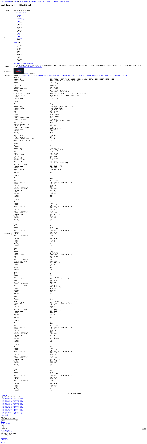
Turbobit (19, 33)
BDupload (20, 18)
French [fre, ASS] (55, 75)
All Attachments (23, 75)
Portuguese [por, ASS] (98, 75)
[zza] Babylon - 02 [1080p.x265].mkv (12, 398)
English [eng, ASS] (33, 75)
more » (34, 73)
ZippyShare (30, 63)
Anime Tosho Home (6, 1)
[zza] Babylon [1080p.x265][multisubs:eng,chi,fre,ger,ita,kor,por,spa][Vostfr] (48, 1)
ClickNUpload (17, 12)
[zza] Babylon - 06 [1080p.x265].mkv (12, 404)
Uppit (18, 36)
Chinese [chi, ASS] (44, 75)
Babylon (15, 1)
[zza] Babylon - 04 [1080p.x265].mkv (12, 401)
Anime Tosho (4, 415)
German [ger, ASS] (66, 75)
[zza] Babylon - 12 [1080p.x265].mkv (12, 413)
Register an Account (6, 431)
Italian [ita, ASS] (76, 75)
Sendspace (17, 63)
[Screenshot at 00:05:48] (27, 73)
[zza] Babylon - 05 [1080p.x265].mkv (12, 403)
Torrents (3, 422)
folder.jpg (4, 395)
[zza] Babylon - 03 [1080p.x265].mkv (12, 400)
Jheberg (24, 12)
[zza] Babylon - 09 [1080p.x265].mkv (12, 409)
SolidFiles (23, 63)
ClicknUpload (20, 19)
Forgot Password (5, 430)
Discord (3, 442)
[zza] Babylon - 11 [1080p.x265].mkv (12, 412)
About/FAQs (4, 439)
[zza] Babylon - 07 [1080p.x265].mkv (12, 406)
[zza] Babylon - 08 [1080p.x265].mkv (12, 407)
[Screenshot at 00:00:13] (19, 73)
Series (2, 423)
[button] (31, 73)
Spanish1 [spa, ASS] (110, 75)
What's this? (4, 438)
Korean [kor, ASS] (86, 75)
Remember (4, 428)
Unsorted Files (23, 1)
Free (18, 26)
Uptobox (19, 38)
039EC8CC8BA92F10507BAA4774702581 (30, 67)
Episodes (7, 423)
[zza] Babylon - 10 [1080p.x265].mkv (12, 410)
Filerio (18, 21)
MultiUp (16, 42)
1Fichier (19, 15)
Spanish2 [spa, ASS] (121, 75)
